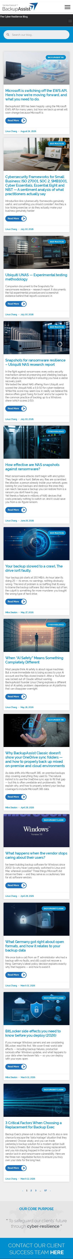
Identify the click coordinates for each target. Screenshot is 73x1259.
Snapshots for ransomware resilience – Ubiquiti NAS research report (35, 362)
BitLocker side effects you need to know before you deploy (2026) (33, 1033)
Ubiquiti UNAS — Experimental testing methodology (36, 276)
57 (45, 1190)
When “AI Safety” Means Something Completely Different (34, 659)
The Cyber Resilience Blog (14, 16)
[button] (70, 21)
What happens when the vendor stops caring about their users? (36, 855)
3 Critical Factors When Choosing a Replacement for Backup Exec (33, 1124)
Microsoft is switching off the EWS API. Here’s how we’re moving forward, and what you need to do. (36, 94)
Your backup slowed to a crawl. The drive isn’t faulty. (34, 568)
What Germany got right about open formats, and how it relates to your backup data (34, 945)
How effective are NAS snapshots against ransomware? (32, 466)
